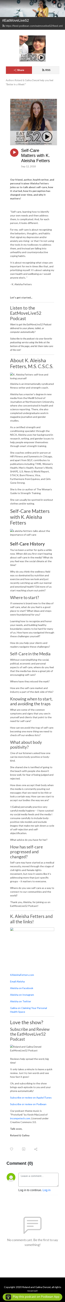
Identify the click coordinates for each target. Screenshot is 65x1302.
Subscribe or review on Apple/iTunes (31, 1097)
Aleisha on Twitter (20, 1001)
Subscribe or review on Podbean (28, 1104)
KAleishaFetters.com (22, 974)
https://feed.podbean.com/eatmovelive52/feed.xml (34, 25)
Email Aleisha (17, 981)
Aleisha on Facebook (21, 988)
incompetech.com (20, 1118)
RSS (47, 70)
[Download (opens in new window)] (24, 1149)
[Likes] (12, 1149)
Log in (47, 1190)
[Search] (53, 5)
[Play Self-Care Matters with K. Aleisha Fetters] (14, 153)
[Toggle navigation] (61, 5)
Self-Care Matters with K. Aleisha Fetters (35, 155)
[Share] (36, 1149)
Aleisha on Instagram (22, 994)
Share (20, 70)
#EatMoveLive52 (15, 20)
